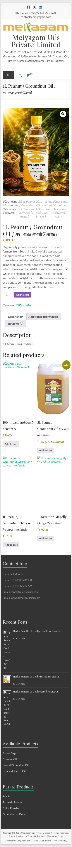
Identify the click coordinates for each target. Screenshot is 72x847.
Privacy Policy (60, 840)
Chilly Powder (11, 808)
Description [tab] (15, 316)
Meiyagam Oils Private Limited (36, 41)
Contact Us (10, 840)
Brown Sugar (10, 753)
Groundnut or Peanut (15, 814)
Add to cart (22, 294)
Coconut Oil (10, 759)
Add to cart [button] (11, 444)
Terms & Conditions (41, 840)
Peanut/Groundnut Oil (16, 765)
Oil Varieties (24, 305)
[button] (63, 114)
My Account (24, 840)
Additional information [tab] (43, 316)
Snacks (7, 796)
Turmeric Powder (13, 802)
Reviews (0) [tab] (15, 323)
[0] (28, 75)
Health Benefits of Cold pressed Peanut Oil (35, 691)
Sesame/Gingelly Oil (14, 771)
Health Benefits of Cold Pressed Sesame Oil (36, 676)
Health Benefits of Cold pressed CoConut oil (37, 631)
